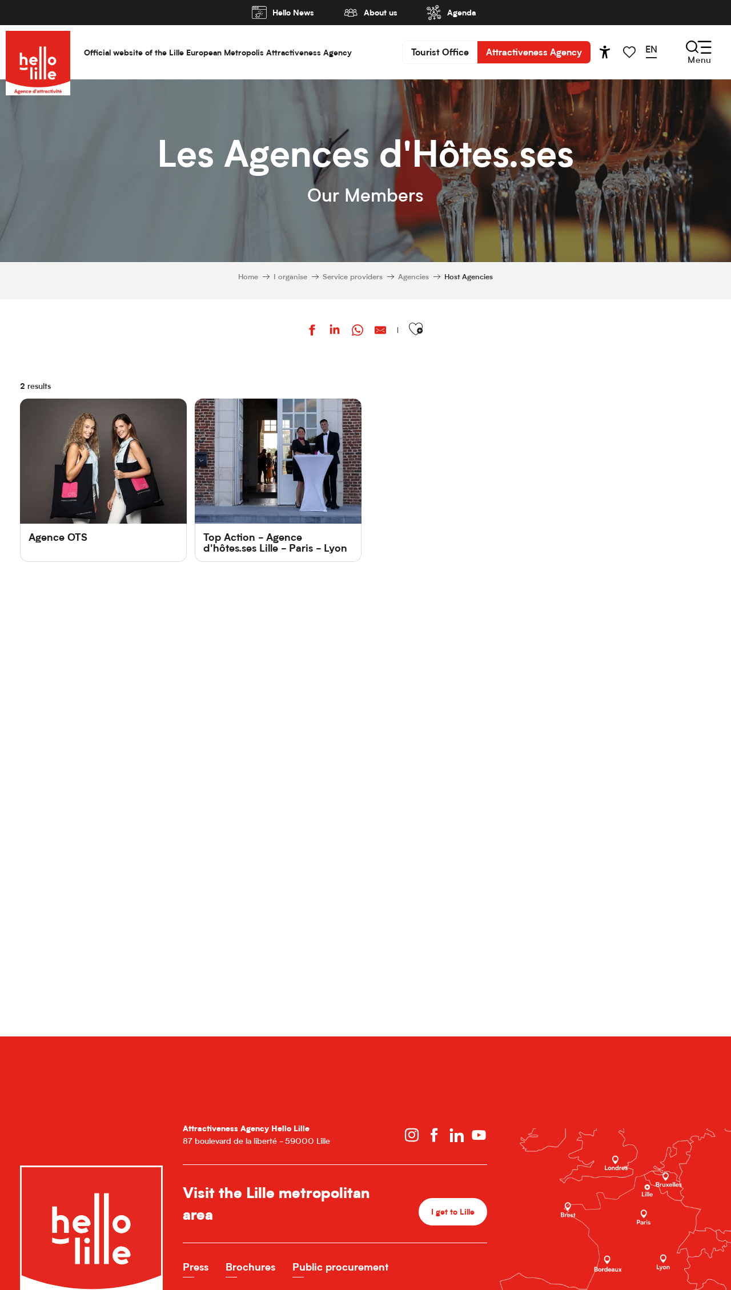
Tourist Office (440, 52)
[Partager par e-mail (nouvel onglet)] (380, 331)
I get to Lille (453, 1211)
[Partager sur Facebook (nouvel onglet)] (312, 331)
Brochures (250, 1267)
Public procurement (340, 1267)
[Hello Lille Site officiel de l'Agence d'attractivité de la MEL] (38, 52)
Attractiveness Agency (534, 52)
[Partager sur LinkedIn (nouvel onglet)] (334, 331)
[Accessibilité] (605, 52)
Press (195, 1267)
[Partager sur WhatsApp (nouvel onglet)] (357, 331)
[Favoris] (630, 52)
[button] (655, 52)
